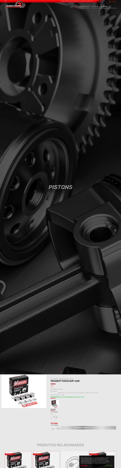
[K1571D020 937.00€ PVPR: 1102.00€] (55, 404)
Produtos (56, 379)
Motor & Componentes (64, 379)
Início (52, 379)
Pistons (72, 379)
